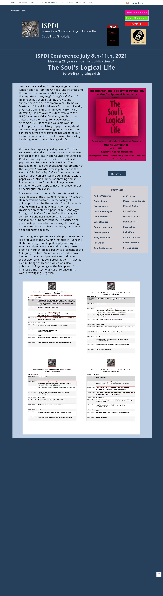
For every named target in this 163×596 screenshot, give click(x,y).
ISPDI (50, 25)
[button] (22, 2)
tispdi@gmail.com (18, 11)
